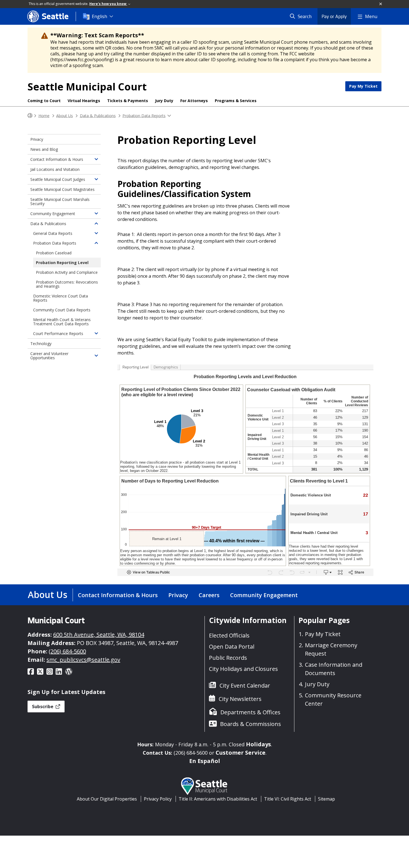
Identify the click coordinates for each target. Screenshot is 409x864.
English (99, 16)
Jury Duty (164, 100)
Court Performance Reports (58, 333)
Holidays (258, 744)
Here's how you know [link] (108, 3)
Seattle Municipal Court (87, 86)
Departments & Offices (250, 712)
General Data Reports (52, 233)
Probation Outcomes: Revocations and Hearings (67, 284)
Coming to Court (44, 100)
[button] (381, 4)
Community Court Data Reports (61, 309)
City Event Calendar (245, 685)
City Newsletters (240, 699)
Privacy (36, 139)
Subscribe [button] (43, 706)
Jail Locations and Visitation (55, 169)
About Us (64, 115)
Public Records (228, 657)
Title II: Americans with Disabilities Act (218, 799)
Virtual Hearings (84, 100)
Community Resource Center (333, 699)
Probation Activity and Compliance (67, 272)
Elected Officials (229, 635)
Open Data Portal (231, 646)
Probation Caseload (54, 252)
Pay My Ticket (363, 86)
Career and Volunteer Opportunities (49, 355)
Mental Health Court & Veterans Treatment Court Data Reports (62, 321)
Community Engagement (52, 213)
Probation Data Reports (144, 115)
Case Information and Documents (333, 669)
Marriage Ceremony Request (331, 649)
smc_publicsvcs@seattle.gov (83, 659)
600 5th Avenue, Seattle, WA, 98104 (98, 634)
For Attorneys (194, 100)
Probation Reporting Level (62, 262)
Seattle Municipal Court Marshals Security (60, 201)
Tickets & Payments (127, 100)
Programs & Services (236, 100)
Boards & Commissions (250, 724)
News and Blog (44, 149)
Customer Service (240, 752)
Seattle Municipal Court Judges (57, 179)
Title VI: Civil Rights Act (287, 799)
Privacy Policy (158, 799)
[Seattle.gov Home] (30, 115)
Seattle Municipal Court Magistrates (62, 189)
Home (44, 115)
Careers (209, 595)
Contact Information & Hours (56, 159)
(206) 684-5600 (67, 651)
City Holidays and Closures (243, 669)
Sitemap (326, 799)
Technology (40, 343)
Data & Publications (98, 115)
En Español (204, 761)
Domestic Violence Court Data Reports (60, 298)
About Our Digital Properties (107, 799)
